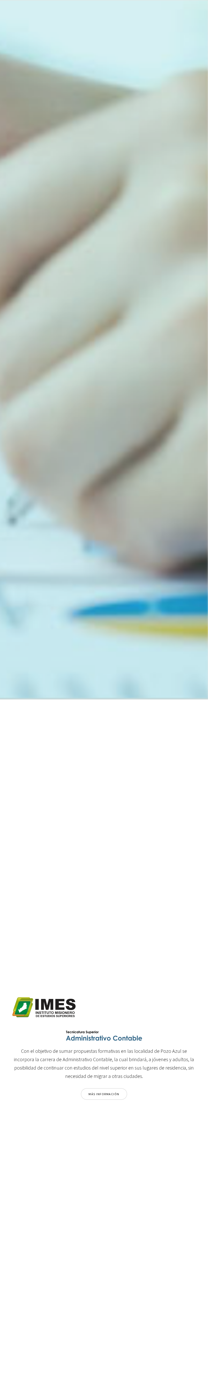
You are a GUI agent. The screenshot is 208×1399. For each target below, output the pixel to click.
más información (104, 1094)
